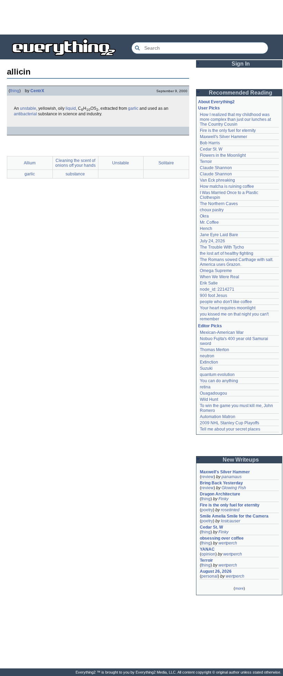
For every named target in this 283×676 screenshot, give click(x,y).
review (207, 476)
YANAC (207, 549)
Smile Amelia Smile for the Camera (234, 516)
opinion (208, 554)
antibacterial (25, 114)
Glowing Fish (234, 487)
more (239, 588)
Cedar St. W (211, 149)
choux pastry (212, 209)
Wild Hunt (209, 399)
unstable (28, 108)
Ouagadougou (213, 393)
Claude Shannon (216, 167)
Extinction (209, 362)
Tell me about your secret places (230, 429)
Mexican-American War (222, 332)
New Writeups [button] (241, 460)
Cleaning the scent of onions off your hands (75, 163)
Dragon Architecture (220, 494)
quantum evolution (217, 374)
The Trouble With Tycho (222, 247)
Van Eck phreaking (217, 180)
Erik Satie (209, 283)
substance (75, 174)
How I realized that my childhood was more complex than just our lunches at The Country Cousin (236, 119)
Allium (30, 163)
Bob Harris (210, 143)
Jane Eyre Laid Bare (219, 234)
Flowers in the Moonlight (223, 155)
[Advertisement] (141, 17)
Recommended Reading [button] (240, 93)
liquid (71, 108)
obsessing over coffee (222, 538)
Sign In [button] (241, 64)
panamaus (232, 476)
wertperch (227, 543)
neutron (207, 356)
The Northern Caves (219, 203)
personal (209, 576)
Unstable (120, 163)
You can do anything (219, 380)
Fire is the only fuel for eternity (228, 130)
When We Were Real (219, 276)
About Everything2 (216, 101)
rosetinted (230, 510)
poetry (207, 510)
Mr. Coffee (209, 222)
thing (14, 90)
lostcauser (230, 521)
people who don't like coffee (226, 301)
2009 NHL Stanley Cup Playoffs (229, 423)
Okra (204, 216)
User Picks (209, 108)
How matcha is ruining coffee (227, 186)
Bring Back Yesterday (221, 483)
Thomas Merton (214, 349)
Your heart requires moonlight (227, 308)
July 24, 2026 (212, 241)
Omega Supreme (216, 270)
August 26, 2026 (216, 571)
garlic (133, 108)
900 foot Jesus (213, 295)
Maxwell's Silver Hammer (223, 136)
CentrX (37, 90)
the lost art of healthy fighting (226, 253)
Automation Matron (217, 416)
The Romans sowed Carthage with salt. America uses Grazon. (237, 262)
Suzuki (206, 368)
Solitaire (166, 163)
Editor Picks (210, 325)
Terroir (206, 161)
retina (205, 387)
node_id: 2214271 (217, 289)
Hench (206, 228)
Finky (223, 498)
